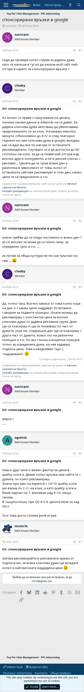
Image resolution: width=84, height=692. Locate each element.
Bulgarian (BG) (38, 667)
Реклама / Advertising (17, 673)
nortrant (11, 26)
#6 (80, 453)
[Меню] (6, 5)
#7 (80, 542)
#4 (80, 287)
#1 (80, 50)
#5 (80, 402)
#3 (80, 221)
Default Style (14, 667)
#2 (80, 101)
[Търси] (79, 5)
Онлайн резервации (15, 191)
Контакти (41, 673)
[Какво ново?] (70, 5)
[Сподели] (74, 50)
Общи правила (60, 673)
